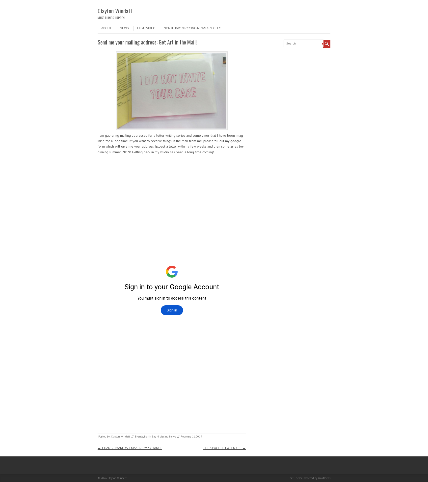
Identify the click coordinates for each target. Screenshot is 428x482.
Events (139, 436)
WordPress (324, 478)
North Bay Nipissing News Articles (192, 28)
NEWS (124, 28)
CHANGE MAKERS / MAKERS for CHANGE (130, 448)
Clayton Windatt (115, 10)
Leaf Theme (296, 478)
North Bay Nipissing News (160, 436)
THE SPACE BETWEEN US (224, 448)
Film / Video (146, 28)
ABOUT (106, 28)
